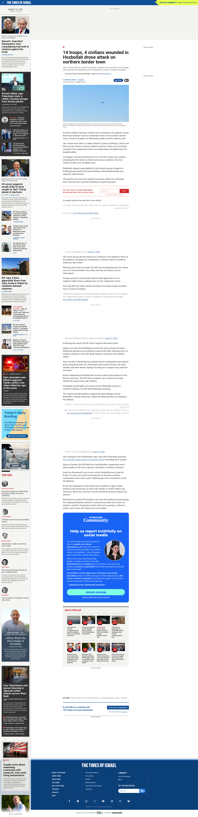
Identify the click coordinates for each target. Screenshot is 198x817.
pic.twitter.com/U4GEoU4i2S (85, 213)
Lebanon (117, 698)
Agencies (17, 237)
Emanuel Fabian (70, 80)
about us (88, 779)
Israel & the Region (76, 698)
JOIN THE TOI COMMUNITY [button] (118, 707)
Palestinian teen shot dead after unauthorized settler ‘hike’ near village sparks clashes (15, 719)
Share (119, 80)
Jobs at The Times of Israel (93, 786)
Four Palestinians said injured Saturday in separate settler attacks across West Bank (15, 690)
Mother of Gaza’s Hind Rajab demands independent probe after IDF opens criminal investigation (21, 343)
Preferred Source (105, 74)
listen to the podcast (18, 436)
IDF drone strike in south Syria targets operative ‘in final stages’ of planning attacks (20, 215)
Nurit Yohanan (9, 699)
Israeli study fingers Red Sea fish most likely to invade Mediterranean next (103, 632)
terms (121, 194)
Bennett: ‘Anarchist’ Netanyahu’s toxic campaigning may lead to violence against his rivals (15, 46)
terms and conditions (91, 772)
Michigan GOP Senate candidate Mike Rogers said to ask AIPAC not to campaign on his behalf (88, 658)
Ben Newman (5, 595)
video (54, 796)
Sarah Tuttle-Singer (16, 646)
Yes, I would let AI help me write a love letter (15, 599)
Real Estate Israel (58, 786)
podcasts (55, 792)
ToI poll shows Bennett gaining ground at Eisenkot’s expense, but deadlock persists (20, 147)
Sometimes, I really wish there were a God (14, 545)
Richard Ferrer (6, 541)
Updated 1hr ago (15, 374)
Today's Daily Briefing (14, 414)
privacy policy (89, 776)
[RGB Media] (100, 813)
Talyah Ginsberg (6, 516)
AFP (15, 253)
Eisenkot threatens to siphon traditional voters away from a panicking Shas (18, 120)
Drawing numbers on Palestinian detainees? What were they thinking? (15, 493)
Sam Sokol (6, 104)
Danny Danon (5, 567)
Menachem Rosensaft (8, 488)
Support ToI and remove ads (187, 2)
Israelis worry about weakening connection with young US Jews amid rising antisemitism (14, 770)
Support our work (96, 592)
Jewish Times (56, 776)
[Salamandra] (117, 812)
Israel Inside (56, 779)
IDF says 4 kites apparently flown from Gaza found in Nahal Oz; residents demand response (15, 283)
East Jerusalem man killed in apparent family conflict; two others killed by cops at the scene (14, 382)
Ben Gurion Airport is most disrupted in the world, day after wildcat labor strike (118, 658)
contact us (88, 789)
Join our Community (168, 2)
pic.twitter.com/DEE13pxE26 (75, 299)
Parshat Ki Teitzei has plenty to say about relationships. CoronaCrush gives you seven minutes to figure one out (15, 526)
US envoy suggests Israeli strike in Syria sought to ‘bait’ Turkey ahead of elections (88, 630)
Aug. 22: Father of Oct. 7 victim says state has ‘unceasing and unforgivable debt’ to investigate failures (21, 313)
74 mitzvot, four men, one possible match (15, 520)
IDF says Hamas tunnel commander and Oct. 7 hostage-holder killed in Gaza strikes (20, 328)
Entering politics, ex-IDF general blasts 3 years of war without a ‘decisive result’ (21, 132)
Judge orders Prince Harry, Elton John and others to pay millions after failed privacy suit (103, 658)
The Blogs (55, 789)
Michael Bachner (8, 54)
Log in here (124, 712)
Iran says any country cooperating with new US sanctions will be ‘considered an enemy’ (73, 631)
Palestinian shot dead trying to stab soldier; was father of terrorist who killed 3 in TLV (15, 729)
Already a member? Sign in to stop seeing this (96, 597)
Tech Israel (56, 782)
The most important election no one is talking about (14, 571)
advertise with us (90, 782)
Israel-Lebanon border (106, 698)
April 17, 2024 (94, 251)
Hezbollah (124, 698)
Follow (81, 80)
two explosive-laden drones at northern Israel (83, 459)
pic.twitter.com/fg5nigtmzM (79, 413)
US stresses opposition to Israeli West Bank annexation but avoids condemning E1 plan (117, 632)
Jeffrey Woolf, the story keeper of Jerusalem (15, 641)
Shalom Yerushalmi (15, 125)
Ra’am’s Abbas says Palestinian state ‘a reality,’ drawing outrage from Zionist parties (15, 97)
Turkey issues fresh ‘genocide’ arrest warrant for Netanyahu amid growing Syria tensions (73, 658)
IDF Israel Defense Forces (91, 698)
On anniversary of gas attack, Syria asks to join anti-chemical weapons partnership (20, 246)
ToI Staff (14, 104)
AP (15, 350)
